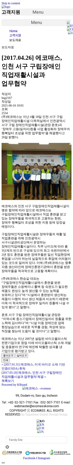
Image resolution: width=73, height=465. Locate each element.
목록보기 (8, 380)
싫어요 (21, 355)
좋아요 (8, 355)
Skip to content (11, 3)
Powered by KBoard (14, 384)
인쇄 (5, 360)
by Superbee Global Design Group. (44, 414)
